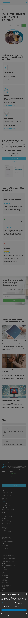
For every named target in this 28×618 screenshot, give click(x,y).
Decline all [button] (14, 613)
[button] (14, 615)
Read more (15, 600)
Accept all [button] (14, 609)
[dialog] (14, 605)
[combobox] (26, 594)
